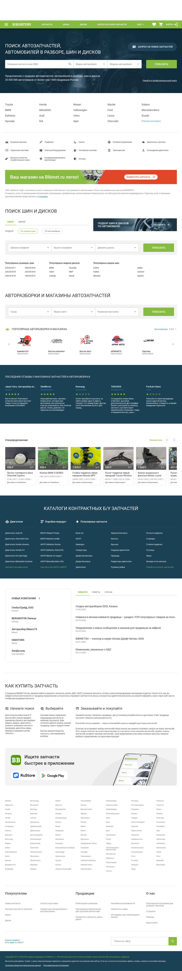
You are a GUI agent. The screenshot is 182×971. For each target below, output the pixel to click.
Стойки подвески (154, 544)
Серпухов (135, 835)
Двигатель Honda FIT (15, 550)
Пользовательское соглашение (56, 965)
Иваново (34, 865)
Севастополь (136, 831)
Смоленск (135, 843)
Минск (83, 831)
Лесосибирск (86, 801)
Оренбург (109, 826)
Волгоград (34, 801)
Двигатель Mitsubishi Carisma (18, 561)
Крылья (114, 544)
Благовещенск (11, 852)
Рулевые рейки (118, 567)
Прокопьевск (111, 862)
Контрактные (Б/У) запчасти (18, 909)
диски (21, 222)
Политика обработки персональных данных (23, 965)
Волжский (34, 805)
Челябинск (160, 843)
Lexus (110, 115)
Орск (108, 831)
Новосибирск (111, 809)
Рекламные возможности (123, 903)
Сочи (133, 856)
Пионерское (111, 854)
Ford (110, 110)
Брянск (8, 860)
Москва (84, 835)
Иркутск (58, 805)
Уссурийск (160, 826)
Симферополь (137, 839)
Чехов (158, 852)
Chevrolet (112, 121)
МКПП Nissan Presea (49, 533)
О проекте (150, 911)
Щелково (160, 860)
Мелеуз (83, 822)
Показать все (155, 440)
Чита (158, 856)
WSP (71, 272)
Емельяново (35, 843)
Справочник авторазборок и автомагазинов (53, 910)
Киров (58, 835)
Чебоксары (160, 839)
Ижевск (33, 869)
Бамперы (80, 544)
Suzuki (145, 115)
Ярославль (160, 865)
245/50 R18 (10, 276)
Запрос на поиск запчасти (112, 24)
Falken (96, 272)
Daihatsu (10, 115)
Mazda (111, 104)
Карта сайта (152, 923)
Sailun (140, 268)
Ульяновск (160, 822)
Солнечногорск (137, 848)
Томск (158, 809)
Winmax (96, 276)
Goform (140, 272)
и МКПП (63, 567)
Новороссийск (112, 805)
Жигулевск (34, 856)
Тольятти (160, 805)
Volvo (76, 115)
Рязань (134, 814)
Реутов (109, 871)
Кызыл (58, 865)
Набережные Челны (89, 843)
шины (10, 222)
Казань (58, 814)
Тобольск (160, 801)
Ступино (134, 860)
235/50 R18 (30, 272)
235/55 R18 (10, 272)
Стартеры (150, 539)
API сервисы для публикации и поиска (125, 916)
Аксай (7, 809)
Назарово (85, 848)
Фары (149, 556)
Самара (134, 818)
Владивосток (10, 865)
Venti (51, 272)
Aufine (96, 268)
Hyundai (10, 121)
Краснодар (59, 852)
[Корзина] (161, 24)
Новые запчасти (12, 903)
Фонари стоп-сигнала (156, 561)
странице (43, 196)
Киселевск (59, 839)
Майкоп (84, 814)
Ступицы (150, 550)
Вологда (33, 809)
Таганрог (134, 865)
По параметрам (28, 231)
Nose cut (79, 533)
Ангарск (8, 814)
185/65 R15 (30, 276)
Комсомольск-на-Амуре (65, 848)
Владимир (9, 869)
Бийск (7, 848)
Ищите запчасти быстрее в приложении (49, 760)
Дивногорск (35, 831)
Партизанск (111, 835)
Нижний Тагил (86, 865)
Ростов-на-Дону (137, 805)
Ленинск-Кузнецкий (63, 869)
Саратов (134, 826)
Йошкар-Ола (60, 809)
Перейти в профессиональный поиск (160, 80)
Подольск (110, 858)
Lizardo (52, 276)
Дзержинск (34, 822)
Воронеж (33, 814)
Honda (43, 104)
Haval (71, 276)
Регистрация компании (86, 903)
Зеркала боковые (119, 533)
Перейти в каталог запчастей (159, 567)
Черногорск (161, 848)
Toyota (9, 104)
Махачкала (85, 818)
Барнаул (8, 835)
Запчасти (47, 24)
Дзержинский (35, 826)
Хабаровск (160, 835)
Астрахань (9, 826)
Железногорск (36, 852)
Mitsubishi (45, 110)
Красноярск (60, 856)
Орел (108, 822)
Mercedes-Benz (150, 110)
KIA (41, 121)
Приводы (115, 556)
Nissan (77, 104)
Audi (41, 115)
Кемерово (59, 831)
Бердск (8, 843)
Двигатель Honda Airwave (17, 544)
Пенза (108, 839)
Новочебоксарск (112, 814)
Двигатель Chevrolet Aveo (17, 539)
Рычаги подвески (154, 533)
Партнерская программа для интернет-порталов (159, 904)
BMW (8, 110)
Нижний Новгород (88, 860)
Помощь (150, 917)
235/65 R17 (10, 268)
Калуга (58, 822)
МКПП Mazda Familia (50, 539)
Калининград (60, 818)
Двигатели (81, 567)
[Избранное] (154, 24)
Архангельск (10, 822)
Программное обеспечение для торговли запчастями (88, 910)
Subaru (146, 104)
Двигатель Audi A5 (13, 533)
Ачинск (8, 831)
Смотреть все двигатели (16, 567)
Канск (57, 826)
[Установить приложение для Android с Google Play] (54, 775)
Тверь (133, 869)
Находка (84, 852)
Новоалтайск (86, 869)
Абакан (8, 801)
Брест (7, 856)
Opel (75, 121)
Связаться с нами (119, 909)
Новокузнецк (111, 801)
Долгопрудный (36, 835)
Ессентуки (34, 848)
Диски (83, 24)
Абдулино (9, 805)
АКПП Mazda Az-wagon (51, 556)
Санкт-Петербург (138, 822)
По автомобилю (52, 231)
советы (96, 592)
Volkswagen (80, 110)
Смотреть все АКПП (49, 567)
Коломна (59, 843)
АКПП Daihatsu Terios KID (51, 550)
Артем (7, 818)
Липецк (83, 805)
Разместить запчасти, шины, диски (89, 918)
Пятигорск (110, 867)
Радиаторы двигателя (121, 561)
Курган (58, 860)
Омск (108, 818)
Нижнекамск (86, 856)
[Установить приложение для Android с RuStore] (24, 775)
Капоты (114, 539)
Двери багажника (84, 556)
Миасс (83, 826)
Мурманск (85, 839)
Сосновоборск (137, 852)
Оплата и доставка (49, 903)
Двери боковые (83, 561)
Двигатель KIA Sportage (16, 556)
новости (82, 592)
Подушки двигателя (120, 550)
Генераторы (81, 550)
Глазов (33, 818)
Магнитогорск (86, 809)
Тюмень (159, 814)
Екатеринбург (35, 839)
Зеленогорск (35, 860)
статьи (108, 592)
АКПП (78, 539)
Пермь (108, 843)
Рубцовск (135, 809)
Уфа (158, 831)
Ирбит (58, 801)
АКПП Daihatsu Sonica (50, 544)
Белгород (9, 839)
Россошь (134, 801)
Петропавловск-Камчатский (112, 849)
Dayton (140, 276)
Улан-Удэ (160, 818)
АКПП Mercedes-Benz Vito (52, 561)
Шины (66, 24)
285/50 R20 (30, 268)
